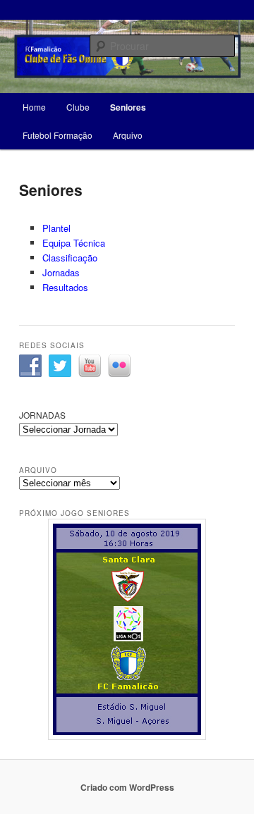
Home (34, 107)
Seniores (128, 107)
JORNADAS (42, 415)
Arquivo (128, 135)
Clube (78, 107)
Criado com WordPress (127, 787)
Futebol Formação (57, 135)
